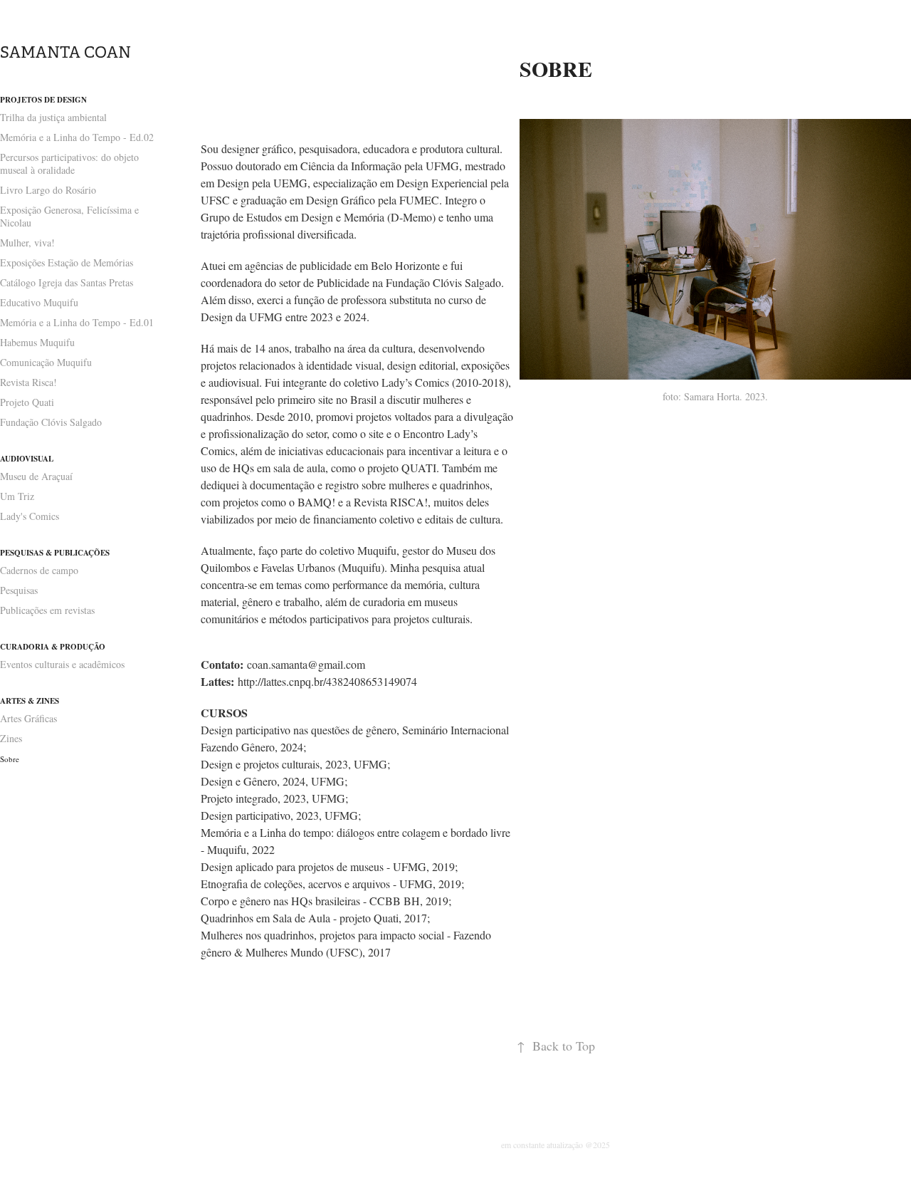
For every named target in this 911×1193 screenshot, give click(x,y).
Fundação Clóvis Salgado (51, 422)
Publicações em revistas (47, 610)
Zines (11, 738)
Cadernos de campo (39, 570)
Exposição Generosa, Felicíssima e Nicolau (69, 216)
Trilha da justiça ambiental (53, 117)
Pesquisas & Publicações (55, 552)
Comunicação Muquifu (46, 362)
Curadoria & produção (52, 646)
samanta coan (65, 52)
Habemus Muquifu (37, 342)
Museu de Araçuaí (36, 476)
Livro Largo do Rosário (48, 190)
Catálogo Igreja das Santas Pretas (66, 282)
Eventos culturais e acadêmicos (62, 664)
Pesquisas (19, 590)
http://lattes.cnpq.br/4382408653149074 (327, 681)
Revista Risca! (28, 382)
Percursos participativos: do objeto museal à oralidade (69, 163)
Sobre (9, 759)
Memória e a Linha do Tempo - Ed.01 (77, 322)
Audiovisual (26, 458)
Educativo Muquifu (39, 302)
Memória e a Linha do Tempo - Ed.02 (77, 137)
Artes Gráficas (28, 718)
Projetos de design (43, 99)
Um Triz (17, 496)
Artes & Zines (29, 701)
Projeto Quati (27, 402)
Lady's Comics (29, 516)
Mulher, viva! (27, 242)
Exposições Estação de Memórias (66, 262)
